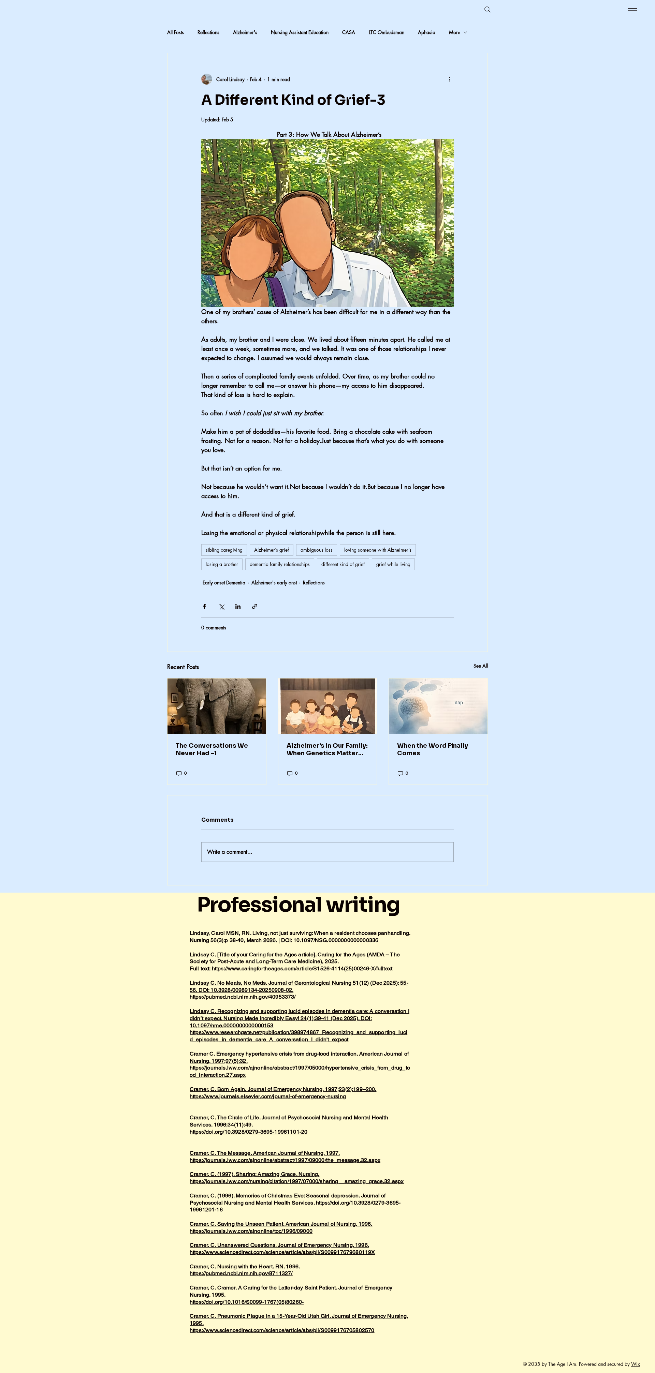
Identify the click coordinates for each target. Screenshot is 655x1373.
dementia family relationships (280, 564)
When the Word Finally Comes (432, 749)
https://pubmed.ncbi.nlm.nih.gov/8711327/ (241, 1273)
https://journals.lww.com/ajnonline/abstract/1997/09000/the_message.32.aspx (285, 1160)
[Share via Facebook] (204, 606)
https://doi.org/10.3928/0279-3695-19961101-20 (248, 1132)
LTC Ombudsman (386, 32)
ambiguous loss (317, 550)
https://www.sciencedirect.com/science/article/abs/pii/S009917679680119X (282, 1252)
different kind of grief (343, 564)
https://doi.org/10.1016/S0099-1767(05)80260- (247, 1302)
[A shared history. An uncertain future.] (327, 706)
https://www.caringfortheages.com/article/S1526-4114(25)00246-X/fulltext (302, 968)
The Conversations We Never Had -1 (212, 749)
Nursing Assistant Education (300, 32)
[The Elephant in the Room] (217, 706)
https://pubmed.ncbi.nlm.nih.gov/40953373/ (243, 997)
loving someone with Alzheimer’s (377, 550)
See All (481, 665)
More (454, 32)
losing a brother (222, 564)
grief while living (393, 564)
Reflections (208, 32)
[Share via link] (254, 606)
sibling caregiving (224, 550)
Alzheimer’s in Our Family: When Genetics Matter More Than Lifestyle (327, 749)
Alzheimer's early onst (274, 582)
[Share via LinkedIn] (238, 606)
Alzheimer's (245, 32)
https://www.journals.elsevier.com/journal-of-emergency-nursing (268, 1096)
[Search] (487, 9)
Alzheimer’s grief (271, 550)
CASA (348, 32)
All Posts (175, 32)
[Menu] (631, 9)
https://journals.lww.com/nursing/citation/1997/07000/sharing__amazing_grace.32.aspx (297, 1181)
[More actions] (450, 79)
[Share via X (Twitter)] (221, 606)
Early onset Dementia (224, 582)
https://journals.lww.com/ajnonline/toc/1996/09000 (251, 1231)
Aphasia (426, 32)
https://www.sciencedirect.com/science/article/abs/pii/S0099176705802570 (282, 1330)
